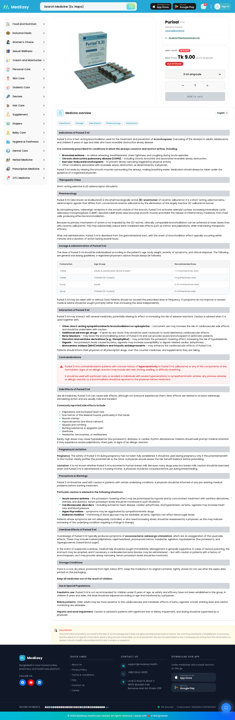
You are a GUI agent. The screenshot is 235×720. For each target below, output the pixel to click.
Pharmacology (113, 123)
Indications (64, 123)
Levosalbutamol (174, 30)
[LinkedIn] (39, 682)
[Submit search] (131, 6)
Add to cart (195, 96)
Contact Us (78, 685)
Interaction (131, 123)
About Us (77, 664)
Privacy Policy (79, 669)
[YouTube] (31, 682)
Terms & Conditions (83, 675)
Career (75, 690)
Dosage (80, 123)
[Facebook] (22, 682)
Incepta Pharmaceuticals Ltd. (184, 38)
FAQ (74, 680)
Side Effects (95, 123)
